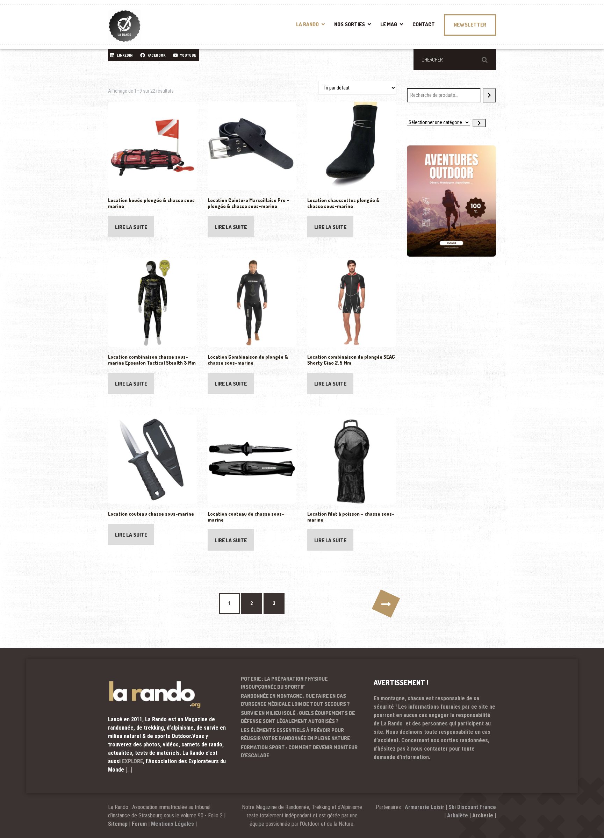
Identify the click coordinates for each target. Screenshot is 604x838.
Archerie (482, 815)
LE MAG (388, 24)
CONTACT (423, 24)
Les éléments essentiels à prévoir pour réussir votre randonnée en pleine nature (295, 734)
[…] (128, 769)
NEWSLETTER (470, 24)
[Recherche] (489, 95)
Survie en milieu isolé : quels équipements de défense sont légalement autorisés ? (298, 717)
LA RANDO (307, 24)
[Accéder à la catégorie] (479, 123)
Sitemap (118, 824)
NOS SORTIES (349, 24)
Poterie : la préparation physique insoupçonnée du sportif (284, 682)
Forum (139, 824)
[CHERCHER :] (455, 59)
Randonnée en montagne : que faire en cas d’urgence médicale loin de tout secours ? (295, 700)
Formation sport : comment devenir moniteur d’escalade (299, 751)
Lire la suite (131, 227)
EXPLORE (132, 761)
